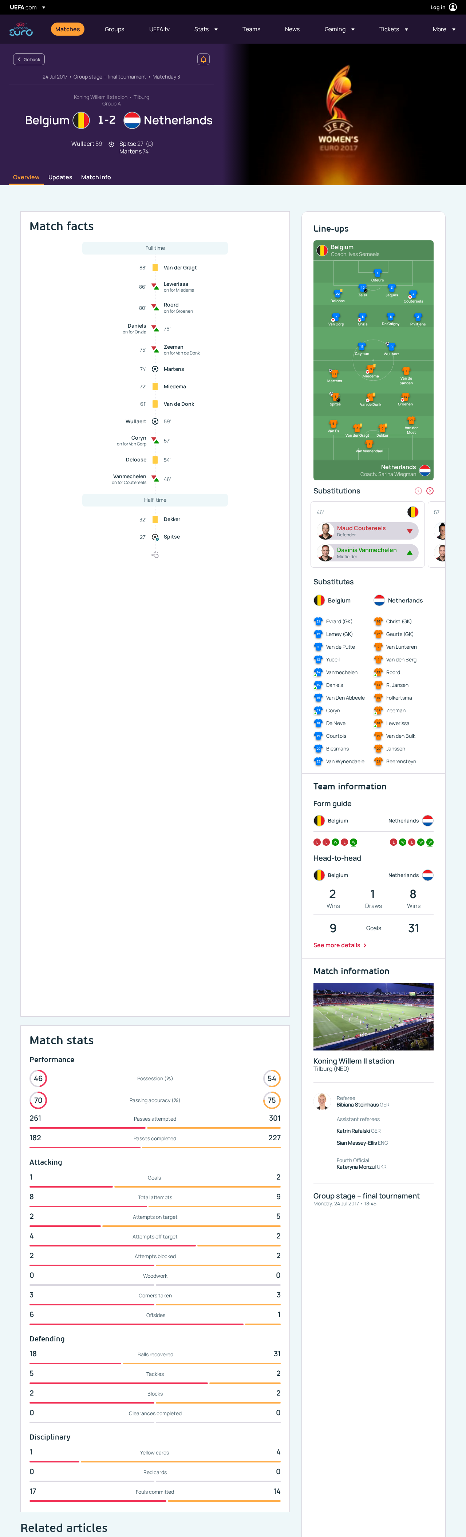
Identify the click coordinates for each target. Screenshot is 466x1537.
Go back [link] (32, 59)
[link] (68, 29)
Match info (96, 177)
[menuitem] (71, 29)
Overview (26, 177)
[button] (206, 29)
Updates (60, 177)
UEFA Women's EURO (21, 29)
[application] (340, 114)
